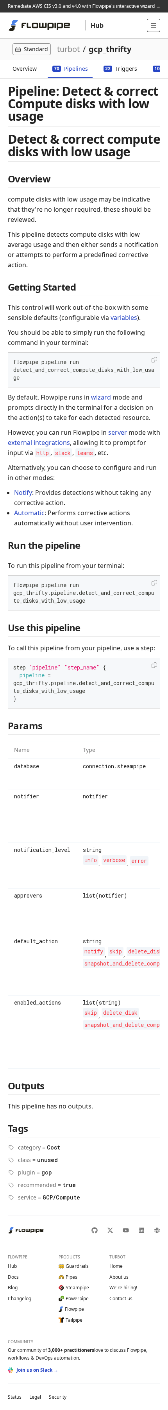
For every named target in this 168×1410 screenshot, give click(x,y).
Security (57, 1397)
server (117, 432)
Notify (23, 492)
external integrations (39, 442)
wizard (101, 397)
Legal (35, 1397)
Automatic (29, 513)
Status (14, 1397)
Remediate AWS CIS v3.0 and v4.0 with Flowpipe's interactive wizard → (84, 6)
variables (124, 317)
